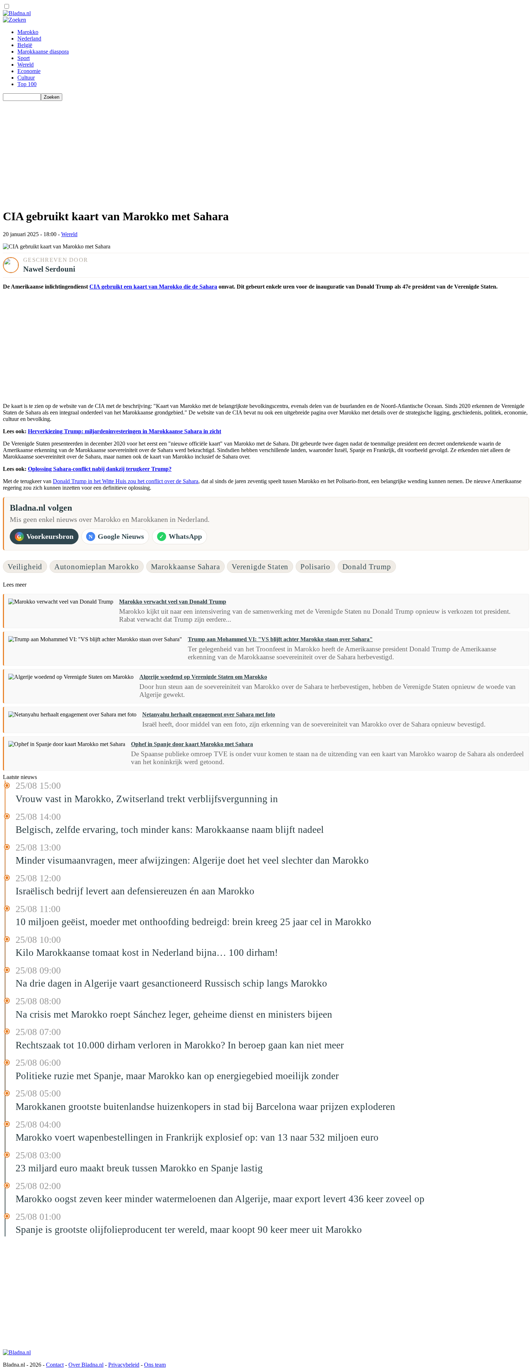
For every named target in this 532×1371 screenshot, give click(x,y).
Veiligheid (25, 566)
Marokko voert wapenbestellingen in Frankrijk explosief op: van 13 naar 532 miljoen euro (197, 1137)
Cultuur (26, 77)
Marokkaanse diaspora (43, 51)
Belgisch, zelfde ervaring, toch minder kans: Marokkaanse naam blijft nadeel (170, 829)
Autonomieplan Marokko (96, 566)
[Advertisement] (220, 151)
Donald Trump (366, 566)
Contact (55, 1365)
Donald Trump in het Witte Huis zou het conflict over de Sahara (125, 481)
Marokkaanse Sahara (185, 566)
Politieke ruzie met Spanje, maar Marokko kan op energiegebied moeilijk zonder (177, 1075)
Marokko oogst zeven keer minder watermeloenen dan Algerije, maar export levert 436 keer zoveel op (220, 1198)
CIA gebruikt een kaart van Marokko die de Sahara (153, 287)
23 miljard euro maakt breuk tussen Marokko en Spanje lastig (139, 1168)
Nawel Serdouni (49, 269)
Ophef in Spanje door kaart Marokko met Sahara (192, 744)
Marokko (27, 32)
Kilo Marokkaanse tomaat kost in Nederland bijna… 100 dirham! (147, 952)
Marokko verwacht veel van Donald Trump (172, 602)
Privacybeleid (123, 1365)
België (24, 45)
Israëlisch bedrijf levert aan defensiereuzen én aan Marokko (135, 891)
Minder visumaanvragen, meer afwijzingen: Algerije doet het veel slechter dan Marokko (192, 860)
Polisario (315, 566)
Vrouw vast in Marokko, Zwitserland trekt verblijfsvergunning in (147, 798)
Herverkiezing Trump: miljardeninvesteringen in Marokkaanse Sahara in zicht (124, 431)
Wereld (25, 64)
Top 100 (27, 84)
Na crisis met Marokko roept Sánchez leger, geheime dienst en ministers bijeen (174, 1014)
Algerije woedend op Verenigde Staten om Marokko (203, 677)
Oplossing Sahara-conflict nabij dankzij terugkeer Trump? (100, 469)
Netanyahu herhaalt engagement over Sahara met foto (208, 714)
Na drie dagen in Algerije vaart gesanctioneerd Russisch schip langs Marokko (171, 983)
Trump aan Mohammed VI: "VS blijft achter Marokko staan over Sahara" (280, 639)
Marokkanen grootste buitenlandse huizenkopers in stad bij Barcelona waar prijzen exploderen (205, 1106)
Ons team (155, 1365)
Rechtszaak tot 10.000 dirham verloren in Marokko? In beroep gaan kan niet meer (180, 1045)
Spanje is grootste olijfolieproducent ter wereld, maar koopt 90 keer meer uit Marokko (189, 1229)
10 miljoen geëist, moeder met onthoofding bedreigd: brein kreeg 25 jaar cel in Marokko (193, 921)
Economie (29, 71)
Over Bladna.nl (86, 1365)
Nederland (29, 38)
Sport (23, 58)
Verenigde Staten (260, 566)
